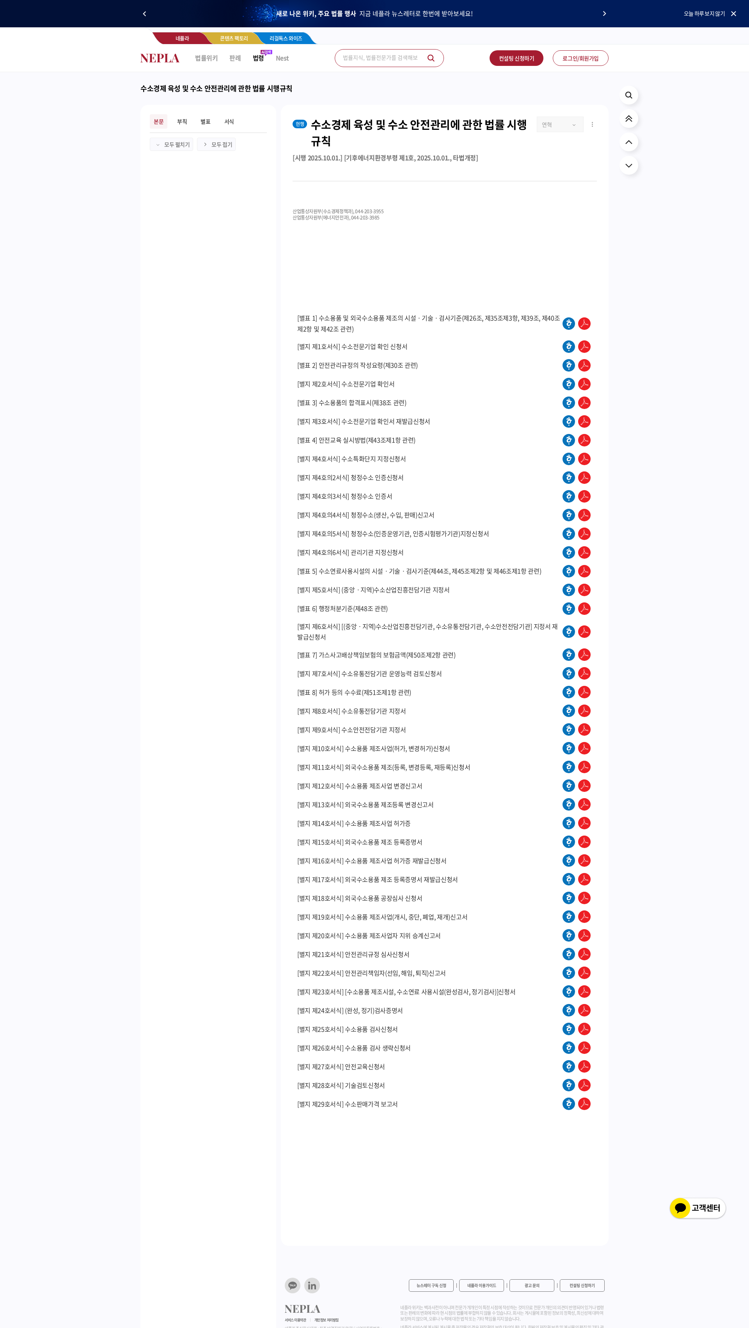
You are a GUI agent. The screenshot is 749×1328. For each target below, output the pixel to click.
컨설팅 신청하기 (516, 58)
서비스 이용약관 (295, 1320)
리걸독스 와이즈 (286, 38)
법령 (258, 58)
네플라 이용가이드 (481, 1285)
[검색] (431, 58)
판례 (235, 58)
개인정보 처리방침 (326, 1320)
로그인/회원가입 (581, 58)
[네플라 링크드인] (312, 1285)
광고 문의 (532, 1285)
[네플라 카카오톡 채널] (292, 1285)
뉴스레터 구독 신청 (431, 1285)
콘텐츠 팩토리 (234, 38)
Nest (282, 58)
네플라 (182, 38)
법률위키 (206, 58)
